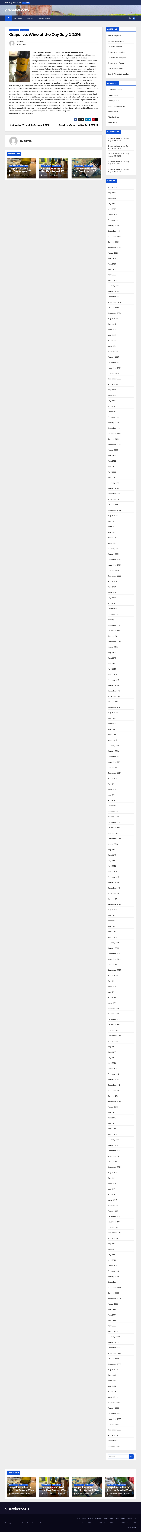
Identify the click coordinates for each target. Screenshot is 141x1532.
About (30, 18)
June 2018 (112, 724)
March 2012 (112, 1134)
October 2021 (113, 505)
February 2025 (114, 286)
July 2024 (112, 324)
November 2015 (114, 893)
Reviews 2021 (98, 1523)
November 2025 (114, 236)
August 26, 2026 (82, 1494)
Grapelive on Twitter (116, 63)
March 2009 (113, 1331)
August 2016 (113, 844)
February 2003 (114, 1446)
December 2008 (114, 1348)
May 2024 (112, 335)
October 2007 (113, 1424)
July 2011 (111, 1178)
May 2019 (112, 663)
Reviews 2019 (131, 1518)
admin (21, 41)
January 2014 (113, 1014)
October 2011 (113, 1162)
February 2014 (114, 1008)
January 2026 (113, 226)
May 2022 (112, 466)
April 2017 (112, 800)
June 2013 (112, 1052)
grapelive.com (17, 10)
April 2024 (112, 340)
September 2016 (114, 839)
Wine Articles (14, 30)
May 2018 (112, 729)
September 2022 (114, 444)
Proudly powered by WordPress (15, 1523)
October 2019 (113, 636)
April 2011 (112, 1194)
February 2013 (113, 1074)
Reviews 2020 (87, 1523)
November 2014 (114, 959)
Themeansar (44, 1523)
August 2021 (113, 516)
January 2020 (113, 620)
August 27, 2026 (50, 1494)
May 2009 (112, 1320)
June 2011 (112, 1183)
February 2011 (113, 1205)
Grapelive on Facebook (117, 52)
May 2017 (112, 795)
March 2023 (112, 412)
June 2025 (112, 264)
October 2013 (113, 1030)
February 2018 (113, 746)
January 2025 (113, 291)
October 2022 (113, 439)
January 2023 (113, 423)
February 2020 (114, 614)
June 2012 (112, 1118)
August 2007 (113, 1435)
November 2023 (114, 368)
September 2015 (114, 904)
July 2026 (112, 193)
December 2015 (114, 888)
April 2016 (112, 866)
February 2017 (113, 811)
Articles (18, 18)
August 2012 (113, 1107)
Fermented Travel (115, 90)
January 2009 (113, 1342)
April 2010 (112, 1260)
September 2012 (114, 1101)
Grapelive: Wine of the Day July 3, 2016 (30, 125)
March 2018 (112, 740)
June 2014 (112, 986)
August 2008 (113, 1370)
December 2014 (114, 954)
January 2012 (113, 1145)
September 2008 (114, 1364)
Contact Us (98, 1518)
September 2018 (114, 707)
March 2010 (112, 1266)
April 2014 (112, 997)
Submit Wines (43, 18)
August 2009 (113, 1304)
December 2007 (114, 1413)
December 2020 (114, 559)
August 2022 (113, 450)
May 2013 (111, 1058)
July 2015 (111, 915)
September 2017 (114, 773)
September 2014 (114, 970)
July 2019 (112, 653)
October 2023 (113, 373)
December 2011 (114, 1151)
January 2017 (113, 817)
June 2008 (112, 1381)
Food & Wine (113, 95)
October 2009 (113, 1293)
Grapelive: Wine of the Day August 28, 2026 (20, 171)
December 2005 (114, 1441)
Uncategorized (113, 101)
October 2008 (113, 1359)
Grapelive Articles (115, 47)
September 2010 (114, 1233)
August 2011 (112, 1173)
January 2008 (113, 1408)
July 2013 (111, 1047)
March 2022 (112, 477)
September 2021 (114, 510)
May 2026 (112, 204)
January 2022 (113, 488)
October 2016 (113, 833)
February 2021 (113, 549)
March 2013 (112, 1069)
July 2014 (112, 981)
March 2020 (112, 609)
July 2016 (112, 850)
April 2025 (112, 275)
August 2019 (113, 647)
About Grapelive (114, 36)
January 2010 (113, 1277)
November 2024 (114, 302)
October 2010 (113, 1227)
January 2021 (113, 554)
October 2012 (113, 1096)
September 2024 (114, 313)
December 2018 (114, 691)
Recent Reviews (120, 1518)
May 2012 (111, 1123)
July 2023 (112, 390)
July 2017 (112, 784)
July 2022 (112, 455)
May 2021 (111, 532)
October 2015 (113, 899)
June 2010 (112, 1249)
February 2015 (113, 943)
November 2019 (114, 631)
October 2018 (113, 702)
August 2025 (113, 253)
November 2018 (114, 696)
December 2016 (114, 822)
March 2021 (112, 543)
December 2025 (114, 231)
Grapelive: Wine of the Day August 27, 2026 (52, 171)
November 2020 (114, 565)
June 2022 (112, 461)
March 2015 (112, 937)
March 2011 (112, 1200)
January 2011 (113, 1211)
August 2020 (113, 581)
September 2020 (114, 576)
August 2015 (113, 910)
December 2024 (114, 297)
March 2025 (112, 280)
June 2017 (112, 789)
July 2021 (111, 521)
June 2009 (112, 1315)
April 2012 (112, 1129)
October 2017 (113, 767)
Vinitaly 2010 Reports (116, 106)
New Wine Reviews (115, 69)
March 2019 (112, 674)
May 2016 (112, 861)
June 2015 (112, 921)
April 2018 (112, 735)
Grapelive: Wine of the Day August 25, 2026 (118, 1490)
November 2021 (114, 499)
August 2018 (113, 713)
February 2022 (114, 483)
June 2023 (112, 395)
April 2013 (112, 1063)
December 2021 (114, 494)
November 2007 (114, 1419)
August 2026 (113, 187)
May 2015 (111, 926)
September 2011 (114, 1167)
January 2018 (113, 751)
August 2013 (113, 1041)
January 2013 (113, 1079)
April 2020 (112, 603)
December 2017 (114, 757)
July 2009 (112, 1309)
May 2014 (112, 992)
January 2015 (113, 948)
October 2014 (113, 965)
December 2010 (114, 1216)
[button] (130, 18)
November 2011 (114, 1156)
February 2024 (114, 351)
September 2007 (114, 1430)
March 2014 (112, 1003)
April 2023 (112, 406)
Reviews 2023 (120, 1523)
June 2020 (112, 592)
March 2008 (113, 1397)
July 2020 (112, 587)
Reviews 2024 (131, 1523)
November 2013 (114, 1025)
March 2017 (112, 806)
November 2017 (114, 762)
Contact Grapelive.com (117, 41)
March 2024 (113, 346)
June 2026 (112, 198)
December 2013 (114, 1019)
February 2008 (114, 1402)
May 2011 (111, 1189)
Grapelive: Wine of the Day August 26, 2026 (85, 171)
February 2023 (114, 417)
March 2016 (112, 871)
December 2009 (114, 1282)
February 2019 (113, 680)
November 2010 (114, 1222)
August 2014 (113, 975)
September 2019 (114, 642)
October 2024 (113, 308)
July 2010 (112, 1244)
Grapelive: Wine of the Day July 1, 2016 (77, 125)
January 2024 (113, 357)
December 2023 (114, 362)
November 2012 (114, 1090)
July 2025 (112, 258)
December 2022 (114, 428)
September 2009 (114, 1298)
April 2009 (112, 1326)
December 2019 (114, 625)
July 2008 (112, 1375)
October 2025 (113, 242)
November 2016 (114, 828)
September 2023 (114, 379)
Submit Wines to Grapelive (118, 74)
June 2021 (112, 527)
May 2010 (112, 1255)
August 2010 (113, 1238)
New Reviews (108, 1518)
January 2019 (113, 685)
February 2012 (113, 1140)
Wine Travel (112, 123)
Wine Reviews (24, 30)
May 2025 (112, 269)
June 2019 (112, 658)
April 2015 (112, 932)
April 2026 (112, 209)
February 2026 (114, 220)
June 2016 (112, 855)
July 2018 (112, 718)
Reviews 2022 (109, 1523)
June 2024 (112, 330)
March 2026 (112, 215)
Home (78, 1518)
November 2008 (114, 1353)
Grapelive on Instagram (117, 58)
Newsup (34, 1523)
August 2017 (113, 778)
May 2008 (112, 1386)
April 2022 (112, 472)
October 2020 (113, 570)
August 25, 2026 (115, 1494)
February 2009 (114, 1337)
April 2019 (112, 669)
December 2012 (114, 1085)
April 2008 (112, 1392)
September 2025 (114, 247)
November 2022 (114, 434)
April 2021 (112, 538)
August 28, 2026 (17, 1494)
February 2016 (113, 877)
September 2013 (114, 1036)
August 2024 (113, 319)
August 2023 (113, 384)
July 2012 (111, 1112)
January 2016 (113, 882)
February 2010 (113, 1271)
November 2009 (114, 1287)
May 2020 (112, 598)
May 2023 (112, 401)
